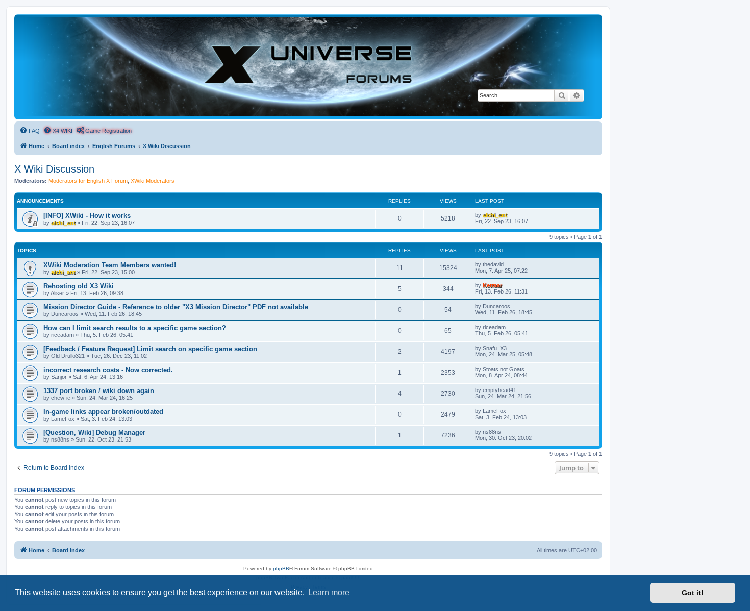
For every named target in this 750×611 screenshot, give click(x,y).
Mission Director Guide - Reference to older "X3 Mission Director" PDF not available (175, 307)
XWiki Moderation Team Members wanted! (109, 265)
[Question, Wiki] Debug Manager (94, 432)
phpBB (281, 568)
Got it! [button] (693, 593)
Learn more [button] (328, 592)
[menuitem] (29, 131)
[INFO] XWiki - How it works (87, 215)
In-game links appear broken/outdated (103, 412)
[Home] (308, 66)
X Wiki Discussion (54, 169)
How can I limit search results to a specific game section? (134, 328)
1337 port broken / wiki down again (98, 391)
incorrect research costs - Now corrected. (108, 370)
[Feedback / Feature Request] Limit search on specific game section (150, 349)
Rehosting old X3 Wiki (78, 286)
